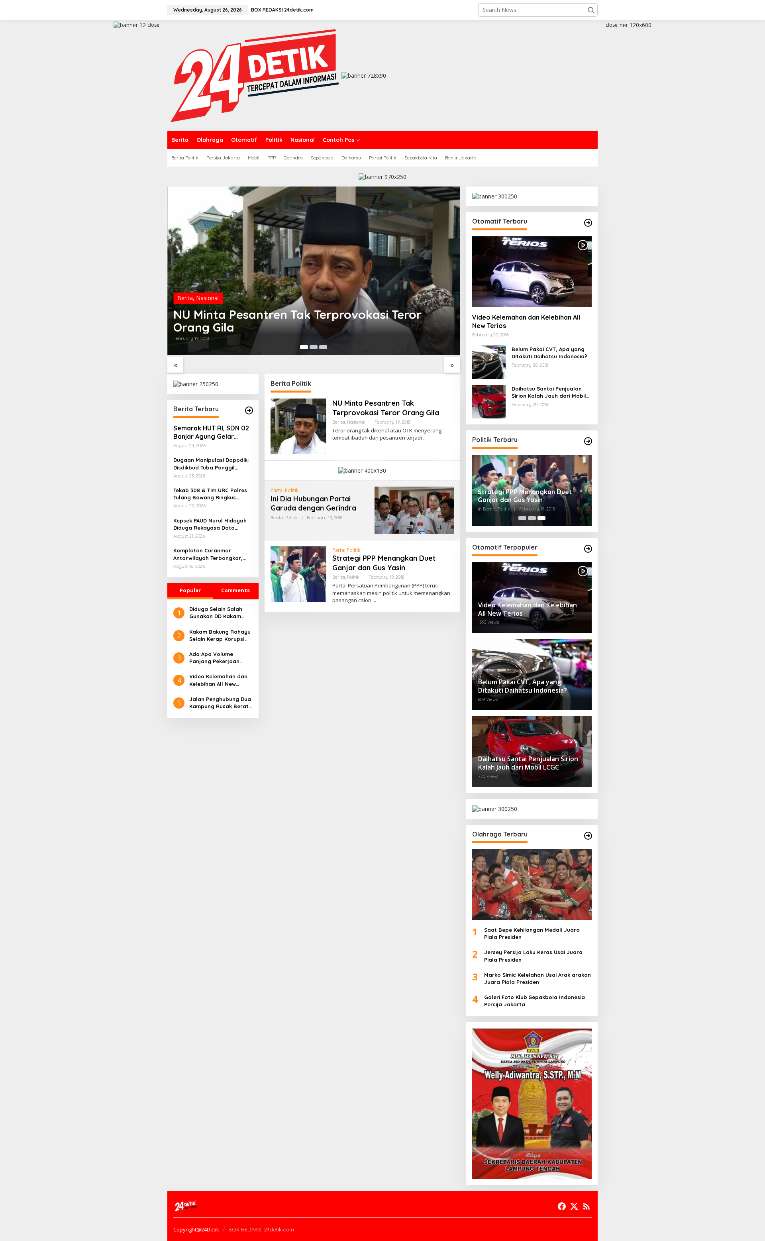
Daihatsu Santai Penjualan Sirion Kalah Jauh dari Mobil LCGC (549, 392)
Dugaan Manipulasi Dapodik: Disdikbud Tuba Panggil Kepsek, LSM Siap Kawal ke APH (211, 464)
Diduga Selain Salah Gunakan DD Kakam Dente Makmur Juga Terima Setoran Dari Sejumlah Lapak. (216, 613)
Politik (291, 517)
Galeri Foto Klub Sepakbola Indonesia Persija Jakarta (534, 1000)
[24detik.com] (254, 75)
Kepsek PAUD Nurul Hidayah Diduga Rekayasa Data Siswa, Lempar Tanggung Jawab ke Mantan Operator (210, 524)
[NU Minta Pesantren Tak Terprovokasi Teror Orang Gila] (425, 437)
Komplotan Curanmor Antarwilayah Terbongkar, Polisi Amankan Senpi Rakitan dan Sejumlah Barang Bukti (212, 554)
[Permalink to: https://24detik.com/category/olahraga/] (588, 835)
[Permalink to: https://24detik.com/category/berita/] (249, 410)
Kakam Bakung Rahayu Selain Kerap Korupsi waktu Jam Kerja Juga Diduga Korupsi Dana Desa (220, 635)
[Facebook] (562, 1206)
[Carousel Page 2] (314, 347)
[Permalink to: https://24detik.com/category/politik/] (588, 441)
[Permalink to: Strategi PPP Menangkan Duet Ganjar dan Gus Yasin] (298, 573)
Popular (190, 590)
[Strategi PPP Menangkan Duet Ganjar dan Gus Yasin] (374, 600)
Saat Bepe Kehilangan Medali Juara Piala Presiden (532, 933)
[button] (591, 10)
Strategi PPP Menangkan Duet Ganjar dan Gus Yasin (383, 563)
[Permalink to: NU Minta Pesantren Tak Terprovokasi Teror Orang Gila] (313, 271)
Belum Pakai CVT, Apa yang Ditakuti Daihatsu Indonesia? (549, 352)
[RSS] (586, 1206)
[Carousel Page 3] (323, 347)
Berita (185, 298)
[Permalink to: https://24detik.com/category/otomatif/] (588, 223)
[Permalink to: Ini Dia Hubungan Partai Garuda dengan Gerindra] (414, 510)
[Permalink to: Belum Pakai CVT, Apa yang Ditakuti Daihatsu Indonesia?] (489, 361)
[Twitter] (574, 1206)
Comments (235, 590)
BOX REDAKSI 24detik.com (261, 1229)
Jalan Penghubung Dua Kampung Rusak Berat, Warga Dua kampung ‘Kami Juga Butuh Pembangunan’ (220, 703)
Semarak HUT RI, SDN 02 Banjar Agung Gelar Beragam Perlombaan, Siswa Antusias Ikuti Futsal (211, 432)
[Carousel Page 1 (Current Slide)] (304, 347)
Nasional (207, 298)
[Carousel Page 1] (522, 518)
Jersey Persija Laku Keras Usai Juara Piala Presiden (533, 955)
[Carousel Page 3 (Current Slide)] (541, 518)
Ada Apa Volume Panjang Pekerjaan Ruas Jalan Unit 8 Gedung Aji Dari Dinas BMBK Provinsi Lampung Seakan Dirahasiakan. (220, 658)
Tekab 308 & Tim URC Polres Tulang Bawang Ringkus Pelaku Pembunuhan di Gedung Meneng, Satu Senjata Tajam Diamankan (210, 494)
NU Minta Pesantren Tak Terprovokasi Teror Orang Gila (297, 321)
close (153, 25)
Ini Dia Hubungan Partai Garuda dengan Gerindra (313, 503)
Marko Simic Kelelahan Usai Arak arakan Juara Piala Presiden (537, 978)
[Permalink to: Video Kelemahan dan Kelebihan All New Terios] (532, 271)
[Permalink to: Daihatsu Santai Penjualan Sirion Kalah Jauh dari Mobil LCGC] (489, 401)
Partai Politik (284, 490)
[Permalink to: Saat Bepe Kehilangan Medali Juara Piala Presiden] (532, 884)
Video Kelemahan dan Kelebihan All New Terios (218, 680)
